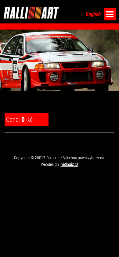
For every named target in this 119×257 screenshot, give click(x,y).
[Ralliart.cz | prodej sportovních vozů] (31, 12)
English (93, 13)
